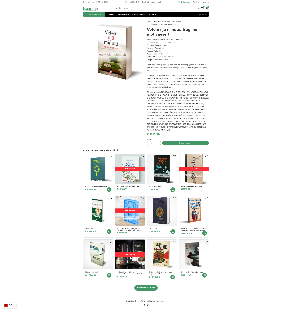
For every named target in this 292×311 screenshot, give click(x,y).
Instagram (205, 2)
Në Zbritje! (203, 14)
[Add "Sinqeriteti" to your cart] (109, 231)
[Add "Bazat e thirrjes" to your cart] (172, 231)
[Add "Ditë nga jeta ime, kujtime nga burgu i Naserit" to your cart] (172, 277)
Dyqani (157, 22)
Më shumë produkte (146, 288)
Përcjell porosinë (184, 2)
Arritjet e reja (123, 14)
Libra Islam (166, 22)
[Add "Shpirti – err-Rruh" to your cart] (109, 275)
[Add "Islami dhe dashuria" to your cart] (172, 189)
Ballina (111, 14)
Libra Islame (177, 22)
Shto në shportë (185, 143)
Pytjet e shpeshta (139, 14)
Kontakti (152, 14)
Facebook (196, 2)
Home (149, 22)
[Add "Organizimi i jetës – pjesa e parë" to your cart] (204, 275)
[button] (203, 8)
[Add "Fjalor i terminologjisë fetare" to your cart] (109, 189)
